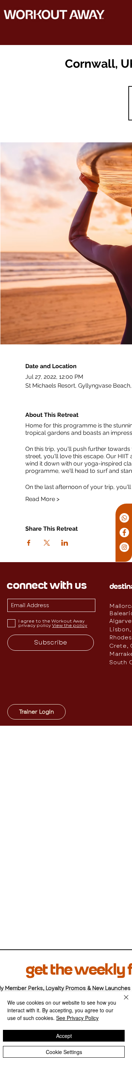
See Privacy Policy (77, 1017)
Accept (64, 1035)
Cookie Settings (64, 1051)
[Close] (122, 1001)
